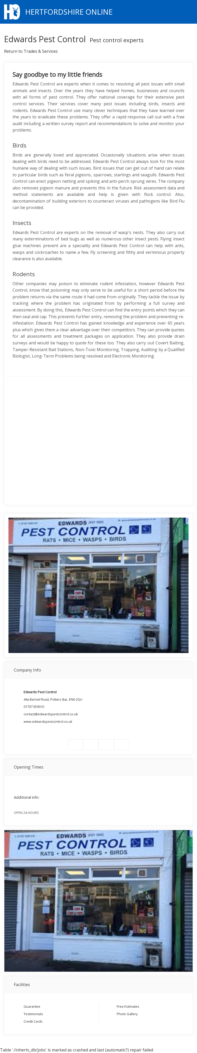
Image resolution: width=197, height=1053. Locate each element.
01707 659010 (34, 706)
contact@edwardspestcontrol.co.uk (51, 714)
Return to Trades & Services (31, 51)
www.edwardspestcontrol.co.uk (48, 721)
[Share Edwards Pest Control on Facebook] (75, 744)
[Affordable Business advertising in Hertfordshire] (190, 11)
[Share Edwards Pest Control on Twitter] (90, 744)
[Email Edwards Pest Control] (121, 744)
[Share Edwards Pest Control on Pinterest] (106, 744)
